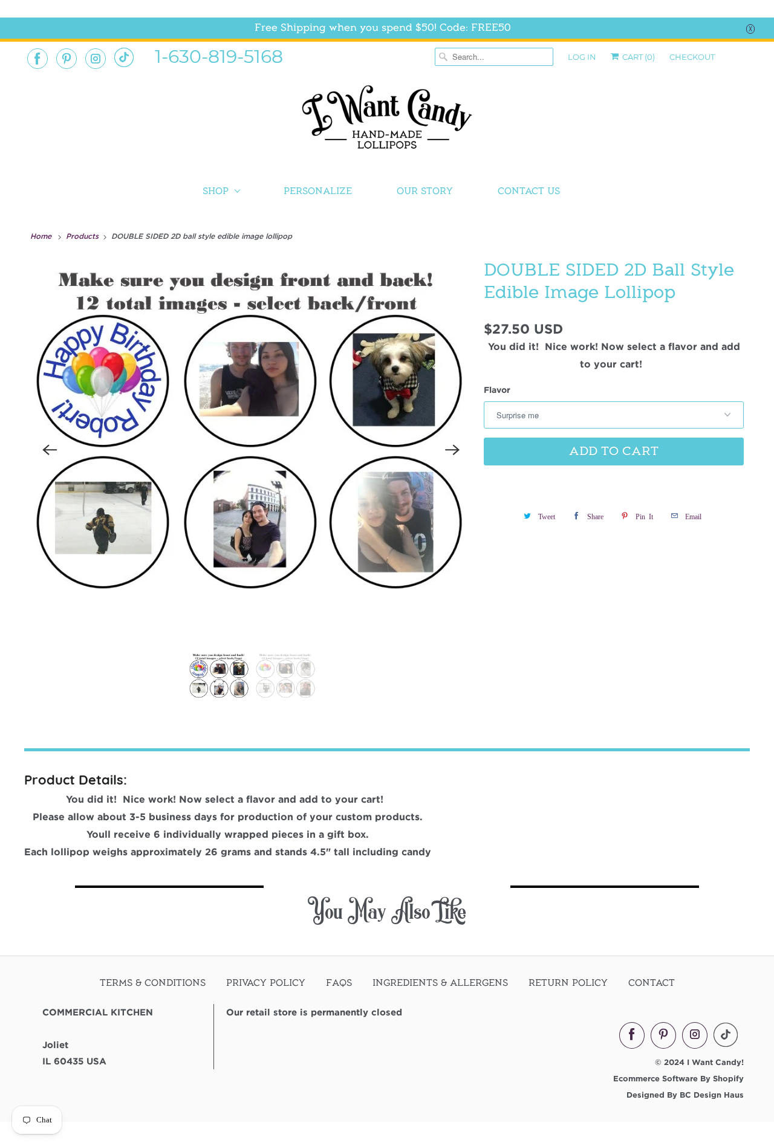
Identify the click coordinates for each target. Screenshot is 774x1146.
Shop (216, 191)
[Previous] (49, 449)
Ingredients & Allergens (440, 982)
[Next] (452, 449)
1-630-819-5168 (219, 55)
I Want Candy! (715, 1062)
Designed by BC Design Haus (685, 1094)
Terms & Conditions (153, 982)
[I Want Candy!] (387, 122)
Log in (582, 57)
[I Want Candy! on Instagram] (95, 58)
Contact (651, 982)
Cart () (637, 57)
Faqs (339, 982)
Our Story (425, 191)
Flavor (497, 389)
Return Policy (568, 982)
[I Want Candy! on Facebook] (37, 58)
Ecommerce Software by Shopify (678, 1078)
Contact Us (529, 191)
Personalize (318, 191)
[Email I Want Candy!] (124, 57)
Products (83, 235)
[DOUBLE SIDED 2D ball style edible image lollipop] (251, 449)
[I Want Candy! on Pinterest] (66, 58)
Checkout (692, 57)
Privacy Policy (265, 982)
